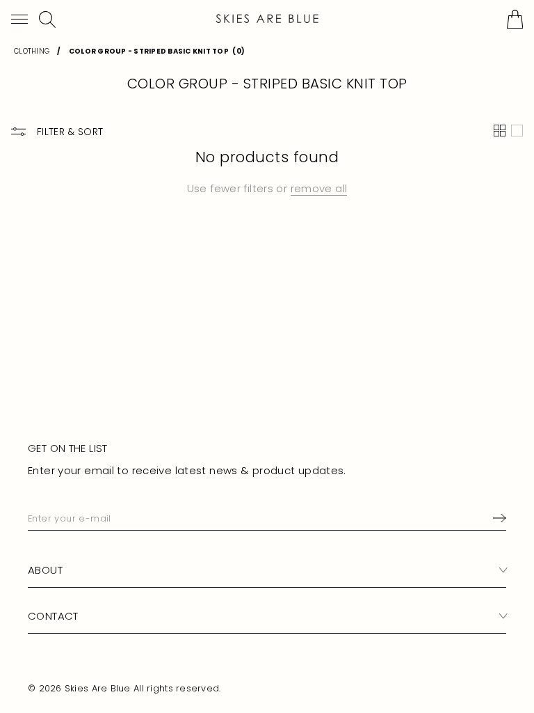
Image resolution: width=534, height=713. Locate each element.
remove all (319, 188)
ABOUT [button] (45, 570)
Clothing (31, 51)
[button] (19, 19)
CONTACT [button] (53, 616)
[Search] (47, 19)
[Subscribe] (496, 518)
